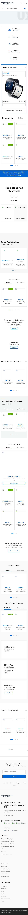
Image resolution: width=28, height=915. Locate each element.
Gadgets (3, 851)
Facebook (5, 783)
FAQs (2, 901)
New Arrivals (7, 118)
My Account (4, 886)
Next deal (18, 110)
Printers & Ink (4, 864)
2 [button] (15, 270)
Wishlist (3, 893)
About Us (3, 896)
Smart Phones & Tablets (7, 844)
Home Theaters (5, 869)
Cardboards (20, 608)
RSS (14, 785)
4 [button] (17, 165)
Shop (2, 891)
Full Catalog (14, 200)
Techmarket (12, 910)
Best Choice (7, 608)
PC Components (5, 871)
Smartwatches (5, 876)
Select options (14, 483)
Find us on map (9, 815)
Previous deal (10, 110)
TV (2, 849)
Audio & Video (20, 282)
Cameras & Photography (7, 841)
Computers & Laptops (7, 839)
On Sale (20, 118)
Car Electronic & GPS (6, 854)
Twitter (12, 783)
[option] (14, 88)
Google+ (18, 783)
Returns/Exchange (6, 898)
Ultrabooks (4, 874)
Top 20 (8, 282)
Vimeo (24, 783)
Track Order (4, 888)
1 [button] (11, 165)
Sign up (14, 776)
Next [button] (27, 750)
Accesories (4, 866)
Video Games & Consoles (7, 846)
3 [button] (15, 165)
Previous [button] (0, 750)
